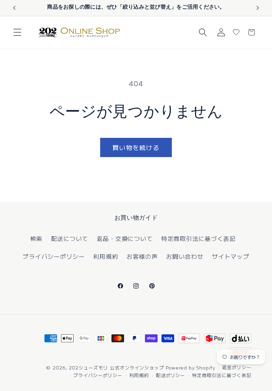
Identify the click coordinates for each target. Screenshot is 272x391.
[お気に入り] (236, 32)
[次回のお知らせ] (257, 8)
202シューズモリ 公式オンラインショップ (116, 367)
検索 (36, 238)
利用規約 (105, 256)
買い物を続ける (136, 147)
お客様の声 (142, 256)
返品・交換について (125, 238)
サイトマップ (230, 256)
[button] (17, 32)
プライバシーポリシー (54, 256)
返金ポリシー (236, 367)
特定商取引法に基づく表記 (198, 238)
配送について (70, 238)
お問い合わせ (185, 256)
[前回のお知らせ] (14, 8)
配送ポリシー (170, 375)
